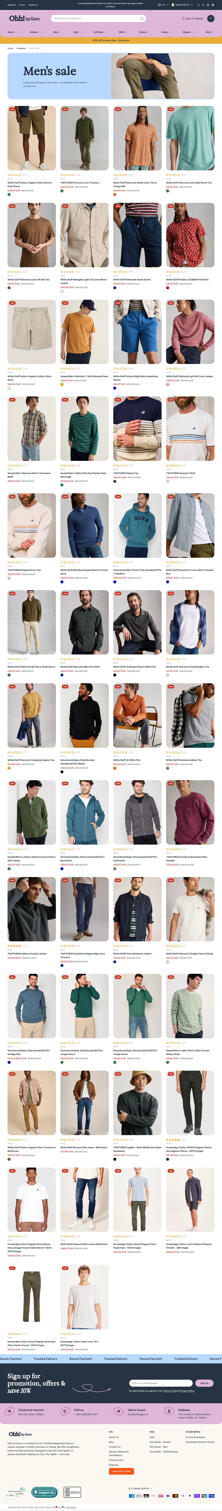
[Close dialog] (166, 715)
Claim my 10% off (81, 776)
